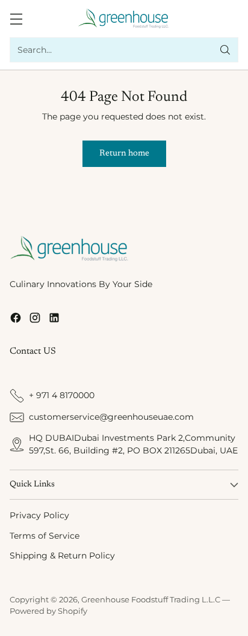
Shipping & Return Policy (62, 555)
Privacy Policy (39, 515)
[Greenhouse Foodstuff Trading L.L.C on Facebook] (15, 319)
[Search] (225, 49)
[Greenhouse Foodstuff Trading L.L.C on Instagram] (35, 319)
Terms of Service (44, 535)
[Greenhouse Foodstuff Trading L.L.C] (124, 18)
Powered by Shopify (48, 611)
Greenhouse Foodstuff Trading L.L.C (150, 599)
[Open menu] (16, 19)
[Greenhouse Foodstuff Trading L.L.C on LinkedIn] (54, 319)
